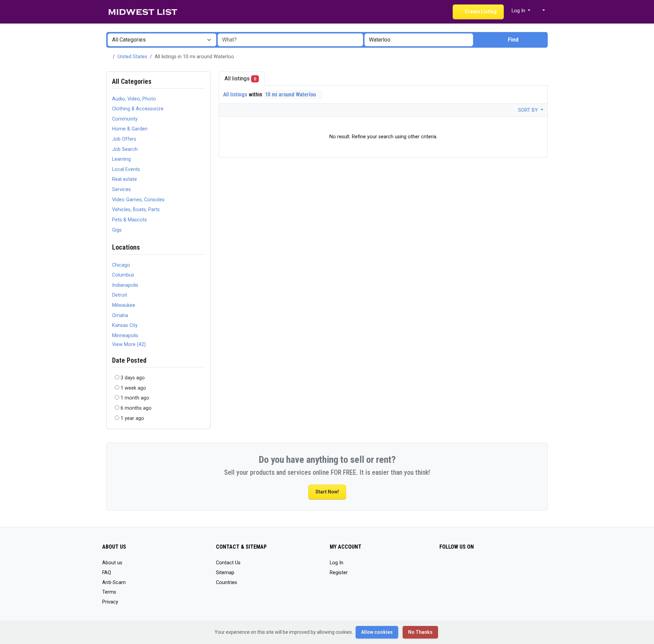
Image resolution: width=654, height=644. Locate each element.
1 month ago (135, 398)
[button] (540, 10)
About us (112, 563)
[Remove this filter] (202, 247)
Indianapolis (125, 285)
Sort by (528, 110)
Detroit (119, 295)
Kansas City (125, 325)
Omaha (120, 315)
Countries (226, 582)
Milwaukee (123, 305)
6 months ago (136, 408)
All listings (240, 78)
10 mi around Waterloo (291, 94)
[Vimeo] (463, 566)
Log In (336, 563)
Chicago (121, 265)
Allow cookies (377, 632)
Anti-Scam (114, 582)
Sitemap (225, 573)
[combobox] (418, 39)
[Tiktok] (443, 566)
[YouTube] (453, 566)
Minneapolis (125, 336)
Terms (109, 592)
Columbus (123, 275)
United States (132, 57)
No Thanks (420, 632)
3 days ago (133, 378)
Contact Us (228, 563)
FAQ (106, 573)
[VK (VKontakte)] (473, 566)
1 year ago (132, 418)
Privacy (110, 602)
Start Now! (327, 491)
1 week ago (133, 388)
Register (339, 573)
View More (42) (129, 344)
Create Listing (480, 11)
